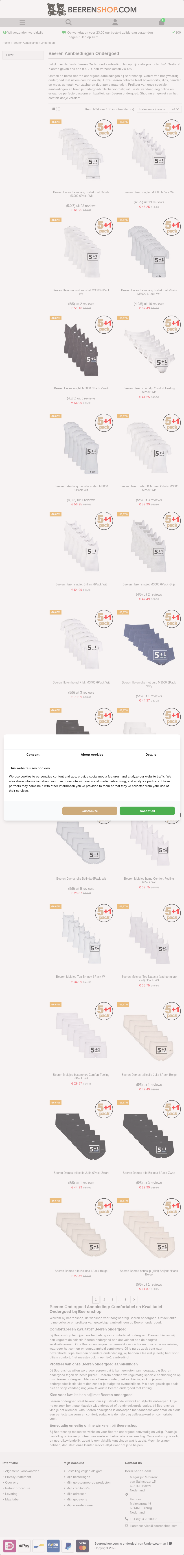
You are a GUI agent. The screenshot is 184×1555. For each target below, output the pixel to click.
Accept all (147, 811)
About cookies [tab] (92, 754)
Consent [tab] (32, 754)
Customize (90, 811)
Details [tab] (151, 754)
